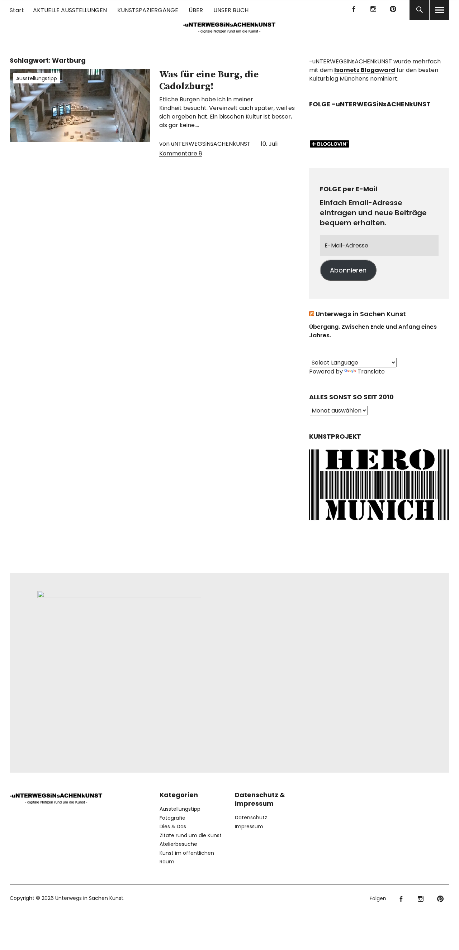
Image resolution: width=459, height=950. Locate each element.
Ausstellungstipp (36, 78)
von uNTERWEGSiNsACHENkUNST (205, 144)
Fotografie (172, 817)
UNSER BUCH (231, 10)
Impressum (249, 826)
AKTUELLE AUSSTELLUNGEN (70, 10)
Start (17, 10)
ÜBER (196, 10)
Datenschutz (251, 817)
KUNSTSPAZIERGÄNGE (147, 10)
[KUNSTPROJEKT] (379, 522)
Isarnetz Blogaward (364, 70)
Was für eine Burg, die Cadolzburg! (209, 80)
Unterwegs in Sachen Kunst (361, 313)
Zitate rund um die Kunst (191, 835)
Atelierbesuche (178, 844)
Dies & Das (173, 826)
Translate (371, 371)
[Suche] (419, 10)
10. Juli (269, 144)
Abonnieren (348, 270)
